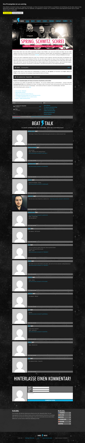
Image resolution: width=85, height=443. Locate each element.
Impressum (27, 438)
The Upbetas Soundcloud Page (50, 107)
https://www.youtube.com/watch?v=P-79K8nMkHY (38, 252)
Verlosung (18, 117)
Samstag (37, 54)
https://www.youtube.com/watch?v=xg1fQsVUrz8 (38, 215)
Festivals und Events (16, 116)
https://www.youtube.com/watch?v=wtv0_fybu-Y (38, 153)
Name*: (29, 387)
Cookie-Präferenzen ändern (47, 438)
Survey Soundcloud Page (49, 112)
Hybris (42, 116)
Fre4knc (32, 116)
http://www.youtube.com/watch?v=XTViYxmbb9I (38, 281)
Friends (51, 21)
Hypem (61, 423)
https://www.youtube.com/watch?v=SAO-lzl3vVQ (59, 198)
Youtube (62, 421)
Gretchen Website (48, 114)
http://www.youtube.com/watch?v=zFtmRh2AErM (38, 166)
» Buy (68, 67)
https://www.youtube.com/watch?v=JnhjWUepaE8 (38, 184)
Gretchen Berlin (38, 116)
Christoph (30, 196)
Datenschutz (32, 438)
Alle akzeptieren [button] (7, 12)
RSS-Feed (62, 415)
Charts (39, 21)
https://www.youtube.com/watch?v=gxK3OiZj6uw (38, 313)
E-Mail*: (30, 389)
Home (27, 21)
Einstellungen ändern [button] (17, 12)
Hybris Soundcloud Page (49, 108)
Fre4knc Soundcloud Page (49, 110)
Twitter (62, 417)
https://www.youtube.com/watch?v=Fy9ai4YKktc (38, 331)
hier (30, 87)
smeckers (30, 293)
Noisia (45, 116)
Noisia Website (47, 105)
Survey (47, 116)
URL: (29, 391)
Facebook (62, 413)
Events (45, 21)
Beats (33, 21)
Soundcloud (63, 419)
